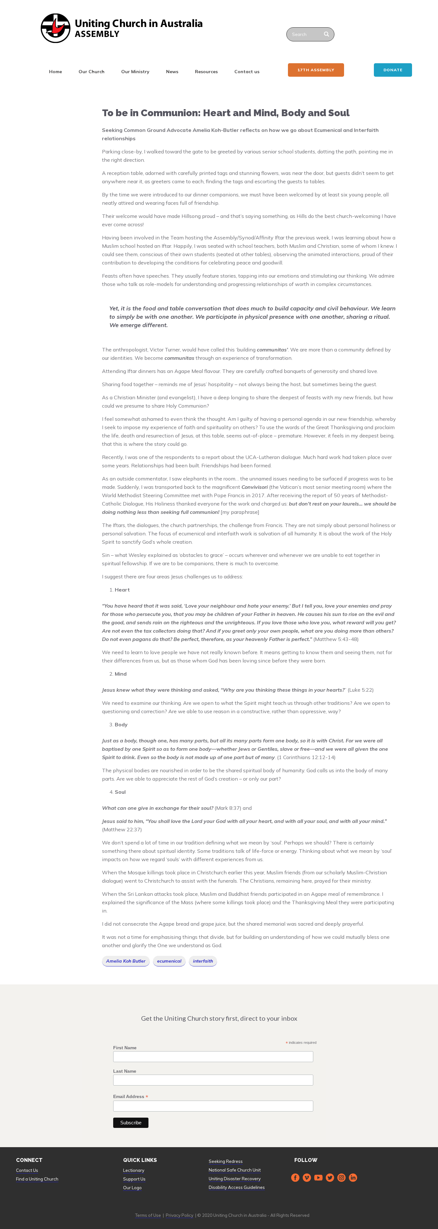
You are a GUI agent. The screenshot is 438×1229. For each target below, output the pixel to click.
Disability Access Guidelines (237, 1187)
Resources (206, 71)
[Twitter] (330, 1177)
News (172, 71)
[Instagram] (341, 1177)
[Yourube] (318, 1177)
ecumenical (169, 961)
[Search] (327, 34)
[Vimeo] (307, 1177)
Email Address (130, 1097)
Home (55, 71)
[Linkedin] (353, 1177)
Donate (392, 69)
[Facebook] (295, 1177)
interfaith (203, 961)
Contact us (246, 71)
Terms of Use (148, 1215)
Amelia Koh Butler (126, 961)
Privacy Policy (179, 1215)
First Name (125, 1047)
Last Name (124, 1071)
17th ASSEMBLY (316, 69)
